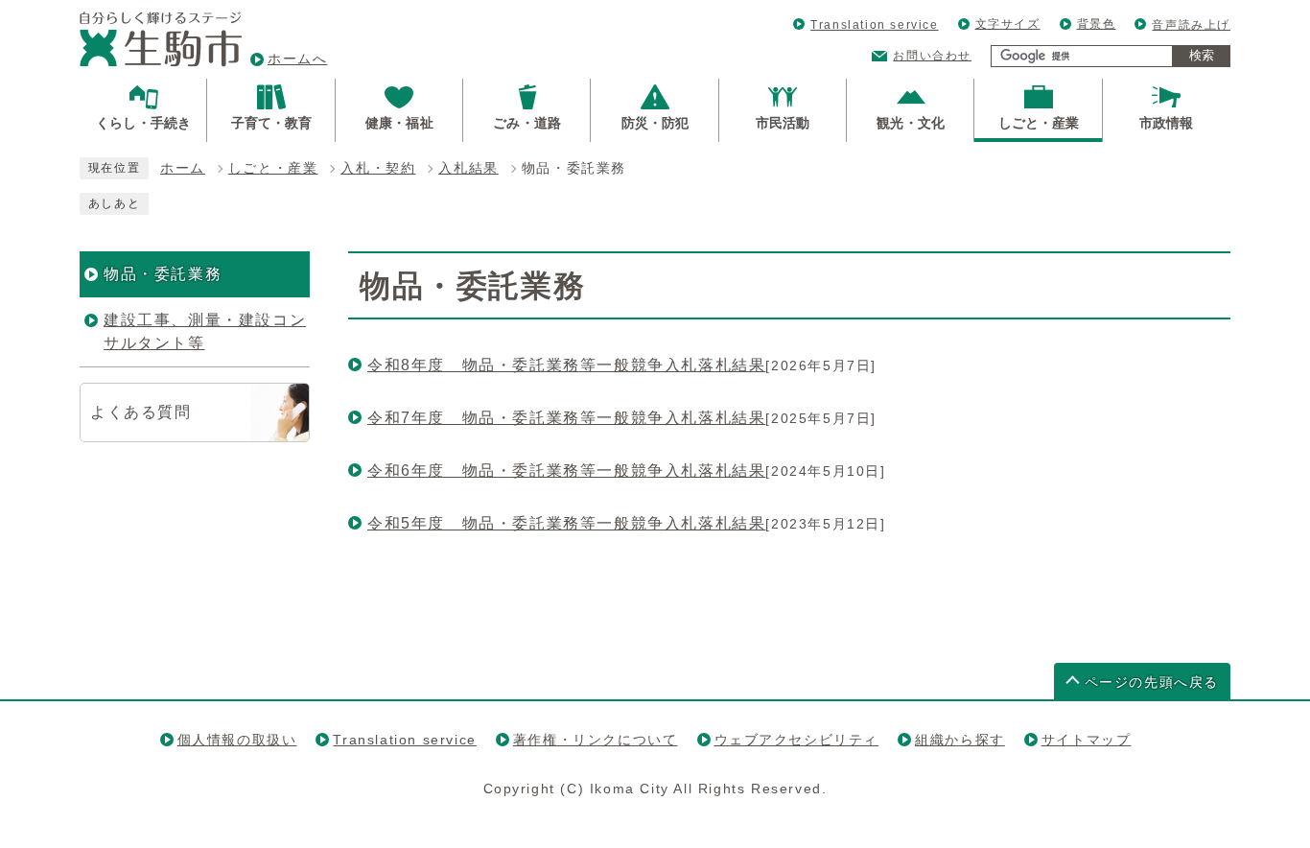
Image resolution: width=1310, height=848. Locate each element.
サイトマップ (1086, 739)
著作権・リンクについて (595, 739)
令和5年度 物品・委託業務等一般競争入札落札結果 (566, 523)
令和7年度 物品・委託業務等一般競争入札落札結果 (566, 418)
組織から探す (960, 739)
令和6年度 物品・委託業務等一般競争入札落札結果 (566, 470)
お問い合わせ (932, 55)
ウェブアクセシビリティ (796, 739)
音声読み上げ (1191, 25)
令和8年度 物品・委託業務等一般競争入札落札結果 (566, 365)
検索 (1201, 55)
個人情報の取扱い (237, 739)
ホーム (182, 168)
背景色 (1096, 24)
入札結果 (468, 168)
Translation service (874, 25)
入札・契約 (377, 168)
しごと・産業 (273, 168)
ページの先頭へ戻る (1152, 682)
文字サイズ (1008, 24)
